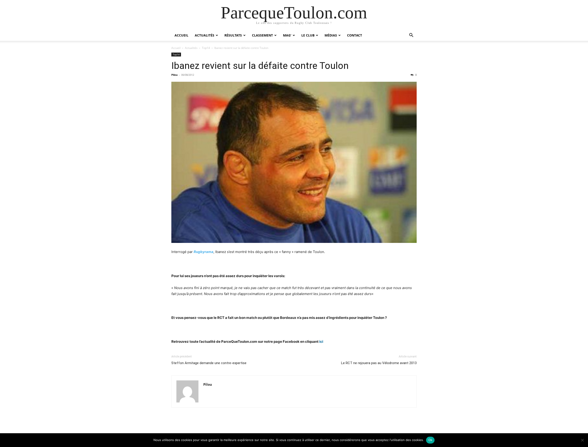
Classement (262, 35)
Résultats (233, 35)
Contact (354, 35)
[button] (411, 36)
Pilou (174, 74)
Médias (331, 35)
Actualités (204, 35)
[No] (582, 440)
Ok (430, 440)
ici (321, 341)
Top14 (206, 48)
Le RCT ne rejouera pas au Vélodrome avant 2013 (379, 363)
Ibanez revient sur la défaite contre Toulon (260, 65)
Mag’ (287, 35)
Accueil (181, 35)
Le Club (307, 35)
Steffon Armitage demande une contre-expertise (208, 363)
